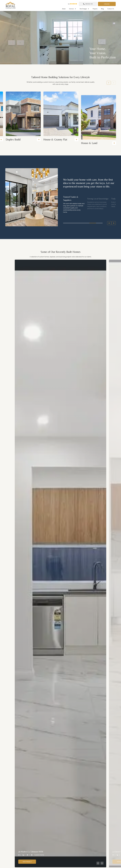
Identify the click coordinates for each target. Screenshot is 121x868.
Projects (95, 9)
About (64, 9)
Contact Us (110, 9)
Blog (102, 9)
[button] (76, 139)
